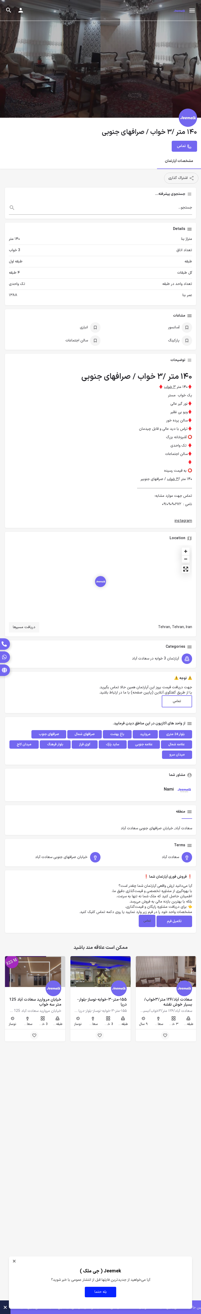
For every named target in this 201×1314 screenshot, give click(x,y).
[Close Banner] (5, 1307)
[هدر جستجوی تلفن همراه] (8, 10)
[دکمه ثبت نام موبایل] (20, 10)
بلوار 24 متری (175, 734)
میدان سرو (177, 754)
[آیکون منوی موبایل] (192, 10)
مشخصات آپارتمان (179, 161)
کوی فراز (84, 744)
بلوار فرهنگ (55, 744)
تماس (177, 701)
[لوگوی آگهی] (188, 118)
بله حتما (100, 1292)
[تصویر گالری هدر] (50, 59)
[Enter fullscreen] (185, 569)
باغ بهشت (117, 734)
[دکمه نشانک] (165, 1035)
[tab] (187, 816)
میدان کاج (24, 744)
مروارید (145, 734)
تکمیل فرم (174, 921)
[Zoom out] (185, 559)
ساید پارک (112, 744)
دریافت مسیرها (24, 627)
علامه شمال (176, 744)
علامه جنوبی (144, 744)
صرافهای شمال (84, 734)
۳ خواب (170, 387)
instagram (183, 521)
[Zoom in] (185, 551)
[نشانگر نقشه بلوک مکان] (100, 581)
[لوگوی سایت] (178, 10)
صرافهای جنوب (49, 734)
